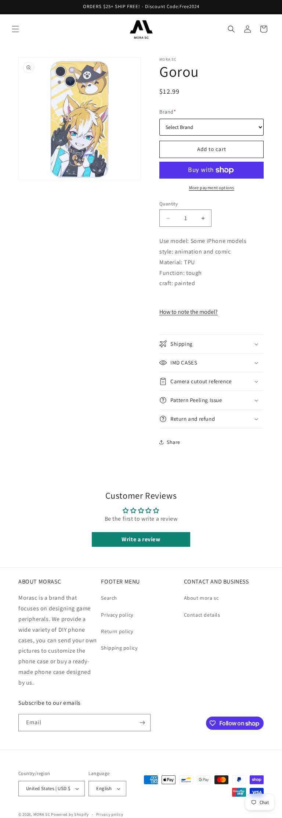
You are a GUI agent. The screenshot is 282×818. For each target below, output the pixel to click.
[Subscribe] (142, 722)
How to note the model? (188, 312)
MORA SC (41, 814)
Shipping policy (119, 648)
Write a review (141, 539)
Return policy (117, 631)
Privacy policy (117, 614)
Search (109, 598)
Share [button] (173, 442)
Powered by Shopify (70, 814)
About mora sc (201, 598)
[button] (15, 29)
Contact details (202, 614)
